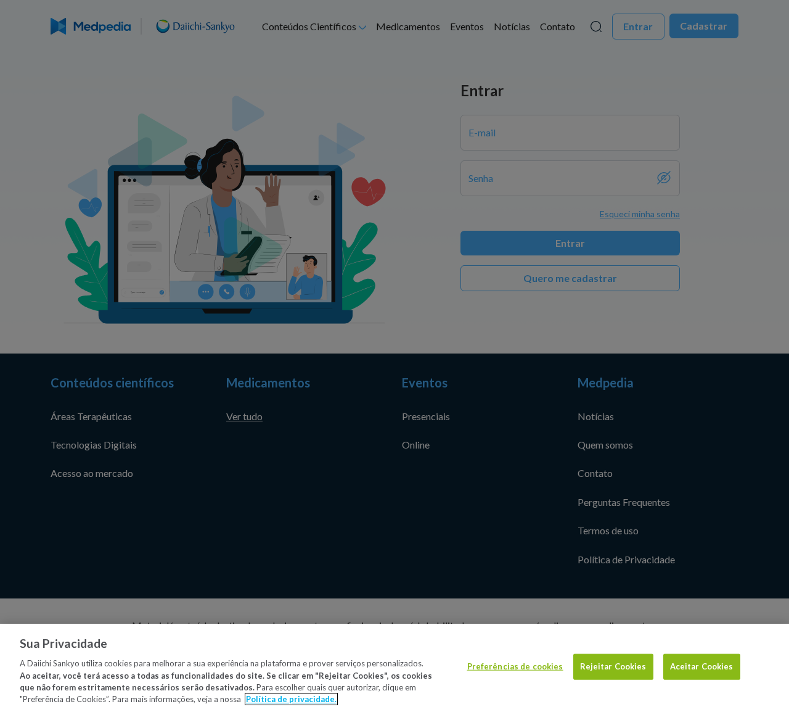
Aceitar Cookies (702, 666)
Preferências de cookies (515, 666)
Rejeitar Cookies (613, 666)
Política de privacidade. (291, 699)
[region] (394, 668)
